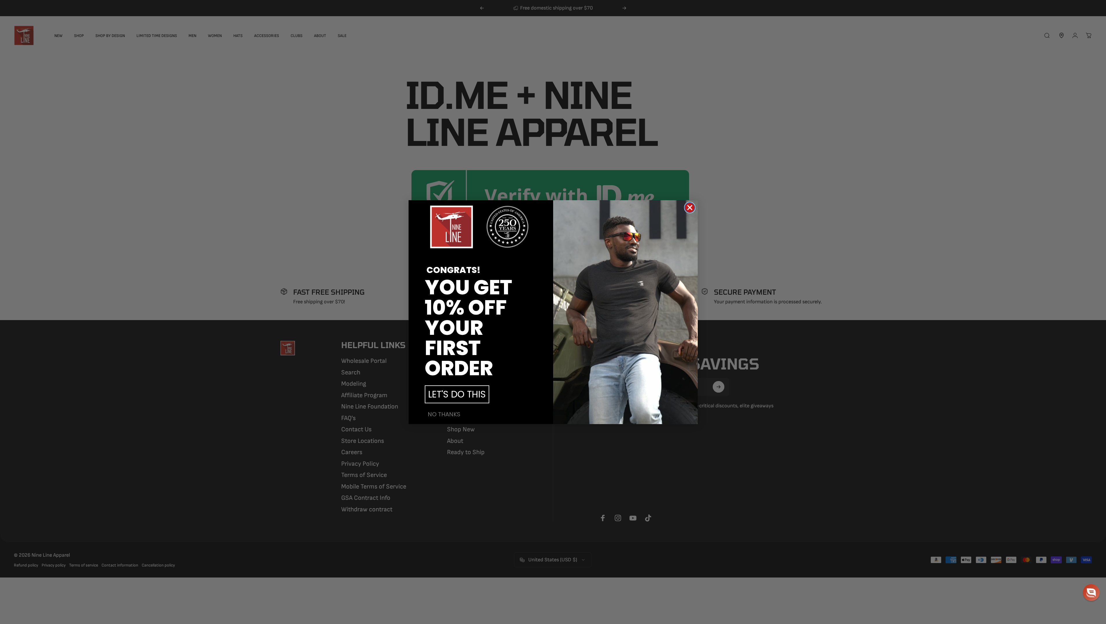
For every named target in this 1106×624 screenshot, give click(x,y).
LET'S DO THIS (457, 394)
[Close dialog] (690, 208)
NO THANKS (444, 414)
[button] (1091, 592)
